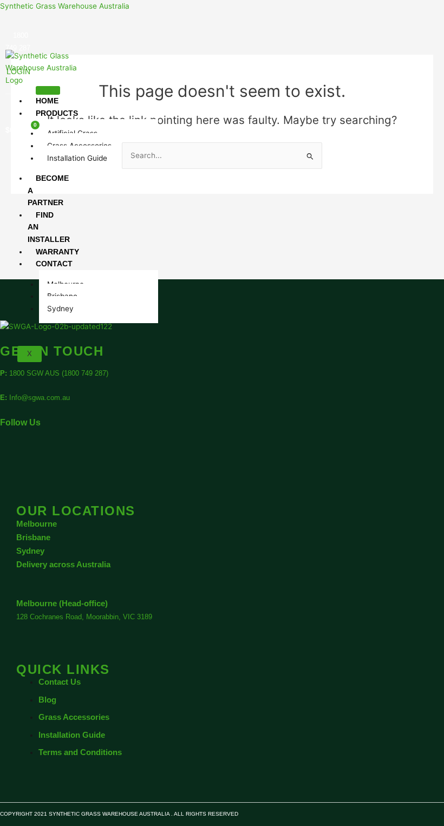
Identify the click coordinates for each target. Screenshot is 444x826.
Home (47, 100)
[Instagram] (42, 456)
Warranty (57, 251)
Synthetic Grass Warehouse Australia (64, 6)
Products (57, 113)
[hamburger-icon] (48, 90)
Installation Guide (77, 158)
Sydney (60, 308)
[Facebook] (27, 456)
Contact (54, 263)
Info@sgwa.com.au (39, 398)
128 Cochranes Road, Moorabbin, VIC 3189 (84, 617)
